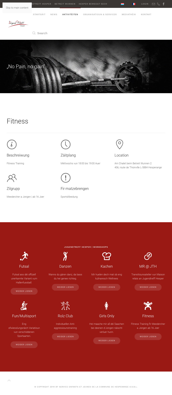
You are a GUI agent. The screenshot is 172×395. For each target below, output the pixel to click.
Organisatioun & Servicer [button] (100, 14)
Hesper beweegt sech (93, 4)
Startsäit (39, 14)
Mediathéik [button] (129, 14)
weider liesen (24, 291)
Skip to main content (17, 7)
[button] (9, 380)
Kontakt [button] (146, 14)
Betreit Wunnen (65, 4)
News (53, 14)
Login (144, 4)
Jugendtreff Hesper (38, 4)
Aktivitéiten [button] (70, 14)
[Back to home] (19, 24)
